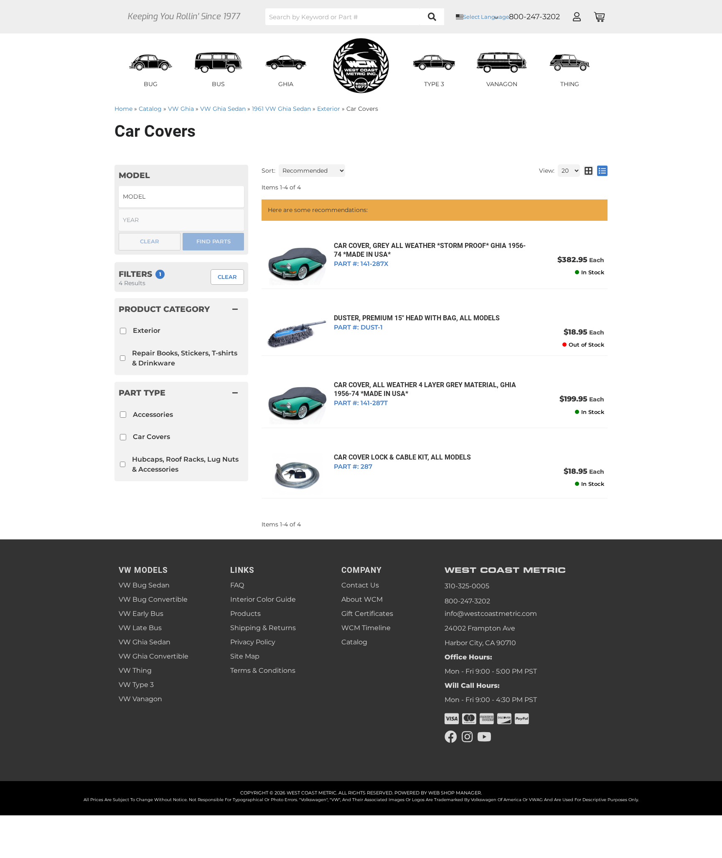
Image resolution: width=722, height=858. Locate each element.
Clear (227, 276)
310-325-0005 (467, 586)
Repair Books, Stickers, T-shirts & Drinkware (184, 358)
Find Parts (213, 241)
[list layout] (602, 170)
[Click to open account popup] (576, 16)
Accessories (153, 415)
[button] (354, 16)
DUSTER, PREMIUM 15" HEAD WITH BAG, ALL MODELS (417, 318)
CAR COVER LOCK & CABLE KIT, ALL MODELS (402, 457)
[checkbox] (123, 414)
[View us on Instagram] (467, 736)
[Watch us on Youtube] (484, 736)
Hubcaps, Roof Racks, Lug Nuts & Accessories (185, 464)
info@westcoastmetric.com (491, 614)
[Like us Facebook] (451, 736)
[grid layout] (588, 170)
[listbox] (181, 196)
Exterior (146, 331)
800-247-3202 (467, 601)
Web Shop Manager (454, 793)
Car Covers (151, 437)
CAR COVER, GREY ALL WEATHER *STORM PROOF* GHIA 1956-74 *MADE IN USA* (430, 250)
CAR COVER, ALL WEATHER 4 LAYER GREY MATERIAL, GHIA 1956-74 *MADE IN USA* (425, 389)
